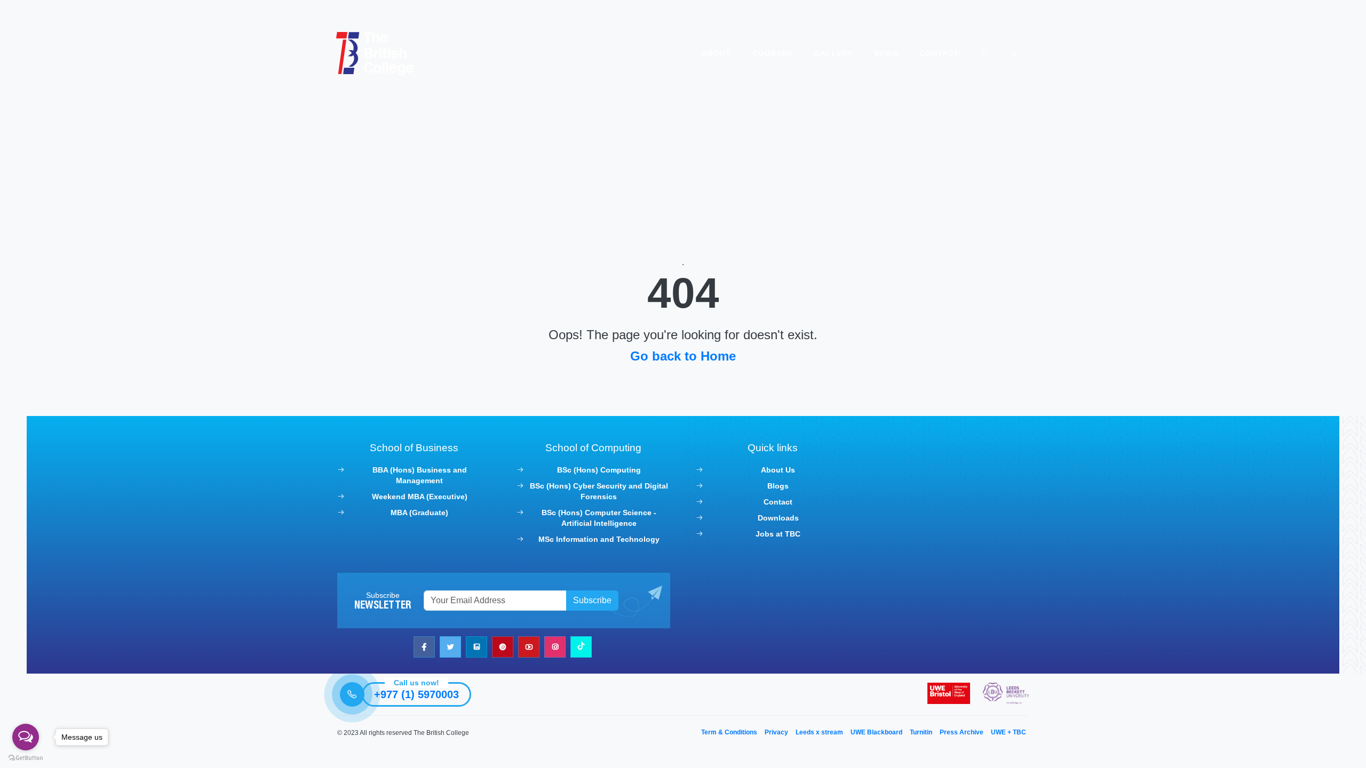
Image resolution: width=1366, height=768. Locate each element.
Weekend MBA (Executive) (419, 496)
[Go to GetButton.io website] (26, 757)
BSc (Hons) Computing (599, 470)
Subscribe (592, 600)
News (886, 53)
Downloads (778, 518)
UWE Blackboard (876, 732)
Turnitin (921, 732)
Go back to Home (683, 356)
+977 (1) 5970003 (416, 694)
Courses (772, 53)
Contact (939, 53)
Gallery (833, 53)
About (716, 53)
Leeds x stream (819, 732)
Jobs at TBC (778, 534)
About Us (778, 470)
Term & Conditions (729, 732)
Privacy (776, 732)
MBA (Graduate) (419, 512)
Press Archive (961, 732)
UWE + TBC (1008, 732)
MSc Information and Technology (599, 539)
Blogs (778, 486)
